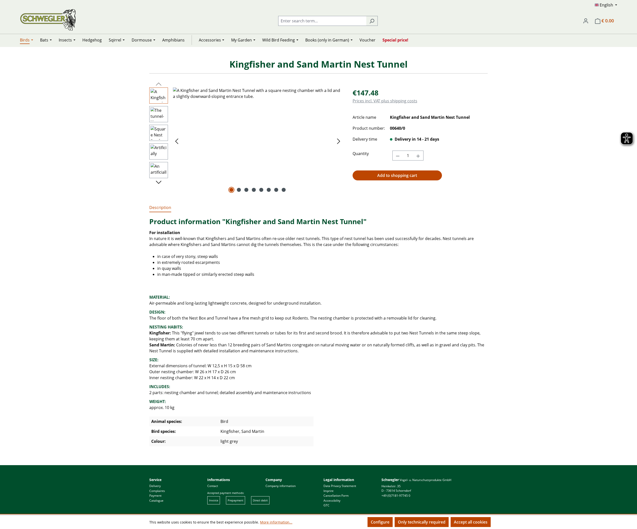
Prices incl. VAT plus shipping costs (385, 101)
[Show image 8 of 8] (284, 190)
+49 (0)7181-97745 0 (395, 495)
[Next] (338, 141)
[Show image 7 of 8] (276, 190)
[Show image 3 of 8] (246, 190)
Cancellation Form (336, 495)
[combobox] (322, 21)
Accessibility (331, 500)
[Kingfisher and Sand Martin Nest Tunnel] (257, 140)
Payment (155, 495)
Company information (280, 486)
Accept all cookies (470, 522)
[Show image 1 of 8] (231, 190)
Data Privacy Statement (339, 486)
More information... (276, 522)
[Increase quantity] (418, 156)
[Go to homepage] (48, 20)
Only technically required (421, 522)
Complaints (157, 491)
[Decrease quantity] (397, 156)
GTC (326, 505)
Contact (212, 486)
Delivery (155, 486)
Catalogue (156, 500)
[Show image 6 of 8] (269, 190)
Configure (380, 522)
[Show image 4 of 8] (254, 190)
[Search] (372, 21)
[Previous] (176, 141)
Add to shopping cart (397, 175)
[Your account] (586, 21)
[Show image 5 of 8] (261, 190)
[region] (246, 140)
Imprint (328, 491)
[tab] (160, 207)
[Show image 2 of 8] (239, 190)
